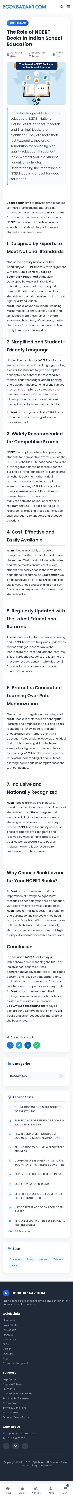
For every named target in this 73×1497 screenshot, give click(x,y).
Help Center (10, 1379)
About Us (8, 1334)
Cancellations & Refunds (17, 1393)
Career (7, 1349)
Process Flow (10, 1412)
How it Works (10, 1325)
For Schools (9, 1330)
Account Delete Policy (16, 1417)
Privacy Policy (11, 1403)
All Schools (9, 1320)
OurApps (8, 1353)
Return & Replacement (16, 1398)
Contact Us (9, 1339)
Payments (9, 1389)
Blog (5, 1358)
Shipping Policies (12, 1384)
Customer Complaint (15, 1363)
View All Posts (17, 1231)
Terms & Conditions (14, 1407)
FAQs (6, 1344)
